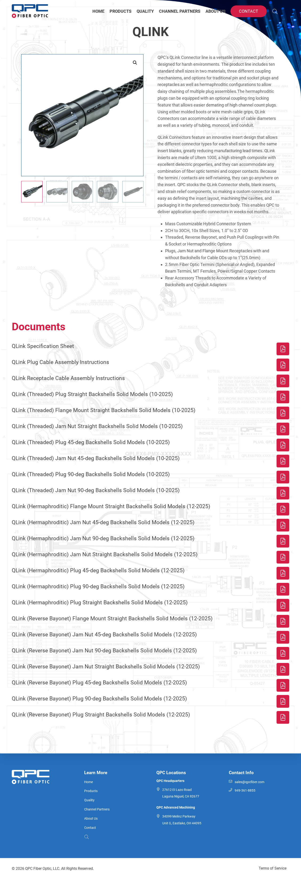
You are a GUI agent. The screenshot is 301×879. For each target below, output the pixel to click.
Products (91, 791)
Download (283, 349)
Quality (89, 800)
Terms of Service (272, 868)
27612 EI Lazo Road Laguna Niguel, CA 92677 (180, 793)
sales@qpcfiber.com (249, 782)
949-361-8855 (245, 791)
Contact (90, 828)
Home (88, 782)
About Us (91, 819)
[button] (135, 62)
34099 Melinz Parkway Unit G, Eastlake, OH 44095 (181, 819)
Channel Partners (97, 809)
